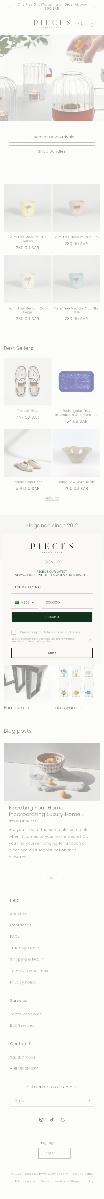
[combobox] (24, 603)
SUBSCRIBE (52, 617)
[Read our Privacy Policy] (90, 640)
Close (52, 653)
